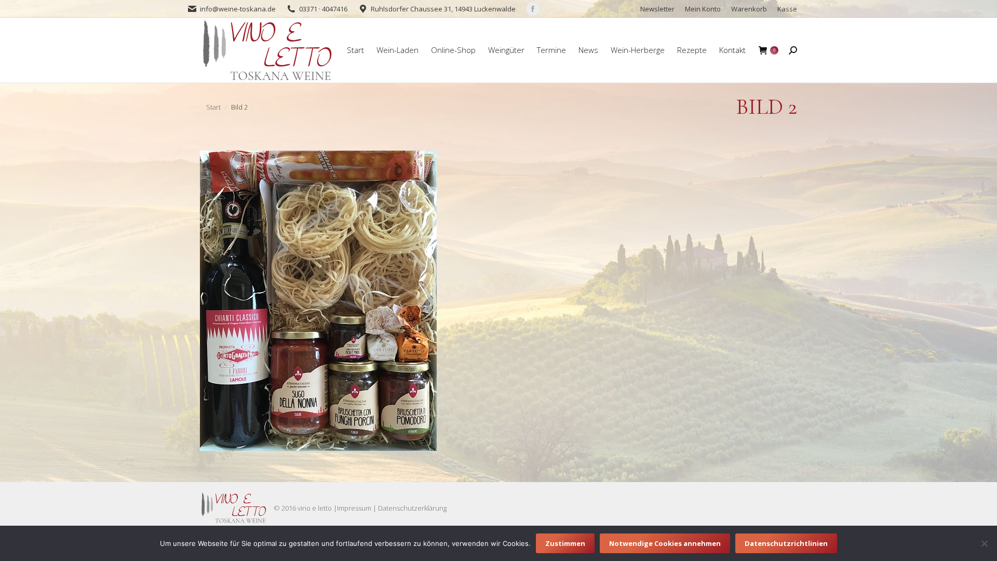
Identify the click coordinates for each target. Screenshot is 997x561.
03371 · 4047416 (323, 9)
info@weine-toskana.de (238, 9)
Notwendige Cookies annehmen (665, 543)
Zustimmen (565, 543)
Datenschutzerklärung (412, 508)
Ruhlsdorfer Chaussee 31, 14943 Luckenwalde (443, 9)
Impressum (354, 508)
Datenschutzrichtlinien (786, 543)
